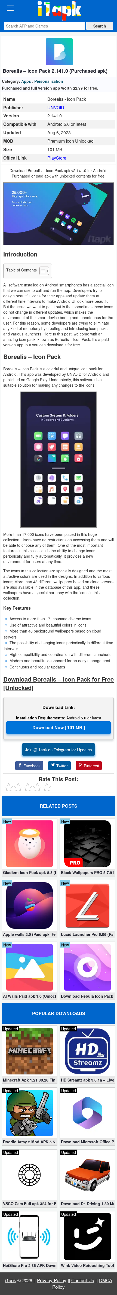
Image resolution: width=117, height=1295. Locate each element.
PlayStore (56, 158)
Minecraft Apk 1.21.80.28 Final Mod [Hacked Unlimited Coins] (29, 1080)
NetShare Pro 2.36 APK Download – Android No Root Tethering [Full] (29, 1265)
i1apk (10, 1280)
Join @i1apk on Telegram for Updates (58, 749)
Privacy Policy (51, 1280)
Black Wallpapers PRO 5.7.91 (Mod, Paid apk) (87, 872)
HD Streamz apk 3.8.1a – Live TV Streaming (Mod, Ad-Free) (87, 1080)
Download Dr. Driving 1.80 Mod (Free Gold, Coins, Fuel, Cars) (87, 1203)
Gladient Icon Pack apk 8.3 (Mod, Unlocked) (29, 872)
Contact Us (82, 1280)
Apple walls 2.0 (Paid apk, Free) (29, 934)
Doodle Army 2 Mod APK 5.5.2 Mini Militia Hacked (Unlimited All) (29, 1141)
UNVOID (55, 107)
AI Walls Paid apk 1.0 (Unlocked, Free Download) (29, 996)
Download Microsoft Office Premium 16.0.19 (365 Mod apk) (87, 1141)
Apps (26, 81)
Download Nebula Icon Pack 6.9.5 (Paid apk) (87, 996)
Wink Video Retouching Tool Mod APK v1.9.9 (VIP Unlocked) (87, 1265)
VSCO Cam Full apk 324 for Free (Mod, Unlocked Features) (29, 1203)
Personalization (48, 81)
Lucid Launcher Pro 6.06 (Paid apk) (87, 934)
